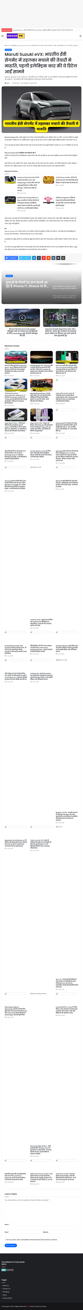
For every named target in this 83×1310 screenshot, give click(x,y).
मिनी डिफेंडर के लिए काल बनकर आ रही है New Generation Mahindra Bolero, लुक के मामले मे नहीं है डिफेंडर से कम (41, 648)
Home (8, 45)
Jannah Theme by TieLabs (38, 1306)
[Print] (63, 258)
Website (45, 1232)
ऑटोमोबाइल (14, 45)
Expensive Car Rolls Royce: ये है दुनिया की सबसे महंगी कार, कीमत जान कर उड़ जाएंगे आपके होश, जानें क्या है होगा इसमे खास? (16, 843)
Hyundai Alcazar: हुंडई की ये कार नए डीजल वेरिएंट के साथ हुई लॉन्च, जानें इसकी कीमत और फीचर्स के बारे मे (67, 648)
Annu (7, 83)
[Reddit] (49, 258)
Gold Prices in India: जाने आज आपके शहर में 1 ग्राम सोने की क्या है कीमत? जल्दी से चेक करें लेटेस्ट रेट (67, 180)
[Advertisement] (41, 14)
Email (7, 1232)
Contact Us (6, 1288)
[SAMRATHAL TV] (15, 35)
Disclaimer (6, 1292)
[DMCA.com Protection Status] (8, 1270)
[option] (41, 284)
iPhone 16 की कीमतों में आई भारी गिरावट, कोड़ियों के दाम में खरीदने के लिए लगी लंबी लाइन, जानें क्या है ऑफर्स (67, 484)
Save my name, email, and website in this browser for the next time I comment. (31, 1239)
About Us (6, 1285)
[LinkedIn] (34, 258)
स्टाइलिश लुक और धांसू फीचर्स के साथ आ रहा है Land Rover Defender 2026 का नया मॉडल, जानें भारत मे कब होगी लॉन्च (15, 1177)
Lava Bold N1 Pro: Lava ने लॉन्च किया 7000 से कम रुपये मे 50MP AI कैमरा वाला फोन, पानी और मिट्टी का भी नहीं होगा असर (67, 1010)
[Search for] (80, 36)
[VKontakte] (53, 258)
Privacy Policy (7, 1298)
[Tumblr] (39, 258)
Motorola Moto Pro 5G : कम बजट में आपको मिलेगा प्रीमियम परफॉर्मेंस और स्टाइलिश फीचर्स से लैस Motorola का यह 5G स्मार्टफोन (27, 288)
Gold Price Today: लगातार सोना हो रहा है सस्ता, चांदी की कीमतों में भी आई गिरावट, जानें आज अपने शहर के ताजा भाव (66, 1177)
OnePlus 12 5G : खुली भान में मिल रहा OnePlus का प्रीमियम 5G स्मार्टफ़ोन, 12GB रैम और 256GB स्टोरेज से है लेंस (41, 622)
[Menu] (3, 36)
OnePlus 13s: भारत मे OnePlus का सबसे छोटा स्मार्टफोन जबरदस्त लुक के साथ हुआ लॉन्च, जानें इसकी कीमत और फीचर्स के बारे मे (41, 676)
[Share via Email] (58, 258)
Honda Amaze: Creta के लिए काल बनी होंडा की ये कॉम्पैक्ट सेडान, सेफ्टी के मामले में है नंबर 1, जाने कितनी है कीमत (41, 454)
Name (7, 1224)
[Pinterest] (44, 258)
